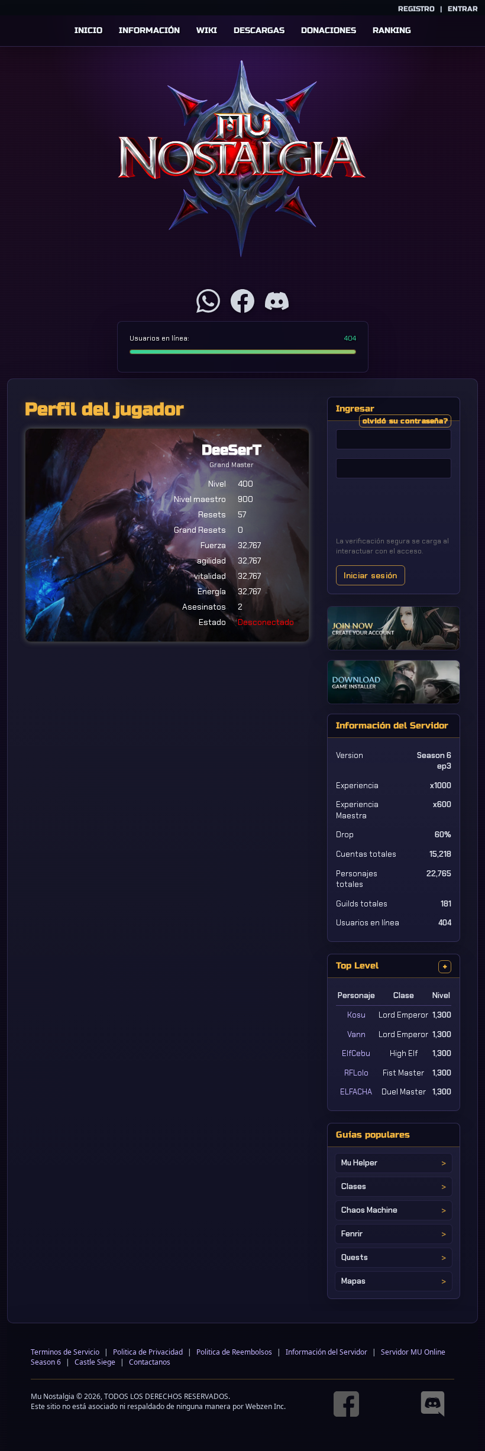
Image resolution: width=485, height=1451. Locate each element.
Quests (354, 1257)
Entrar (463, 9)
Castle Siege (95, 1362)
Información (149, 30)
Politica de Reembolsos (234, 1352)
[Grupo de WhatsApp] (208, 301)
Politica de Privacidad (148, 1352)
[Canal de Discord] (277, 301)
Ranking (392, 30)
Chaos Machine (369, 1210)
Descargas (259, 30)
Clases (353, 1186)
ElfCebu (356, 1053)
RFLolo (356, 1073)
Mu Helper (359, 1163)
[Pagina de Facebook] (242, 301)
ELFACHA (356, 1092)
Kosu (356, 1015)
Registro (416, 9)
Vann (356, 1034)
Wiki (206, 30)
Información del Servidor (326, 1352)
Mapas (353, 1281)
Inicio (88, 30)
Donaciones (328, 30)
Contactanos (149, 1362)
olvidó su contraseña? (405, 421)
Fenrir (352, 1234)
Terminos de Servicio (65, 1352)
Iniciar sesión (370, 575)
